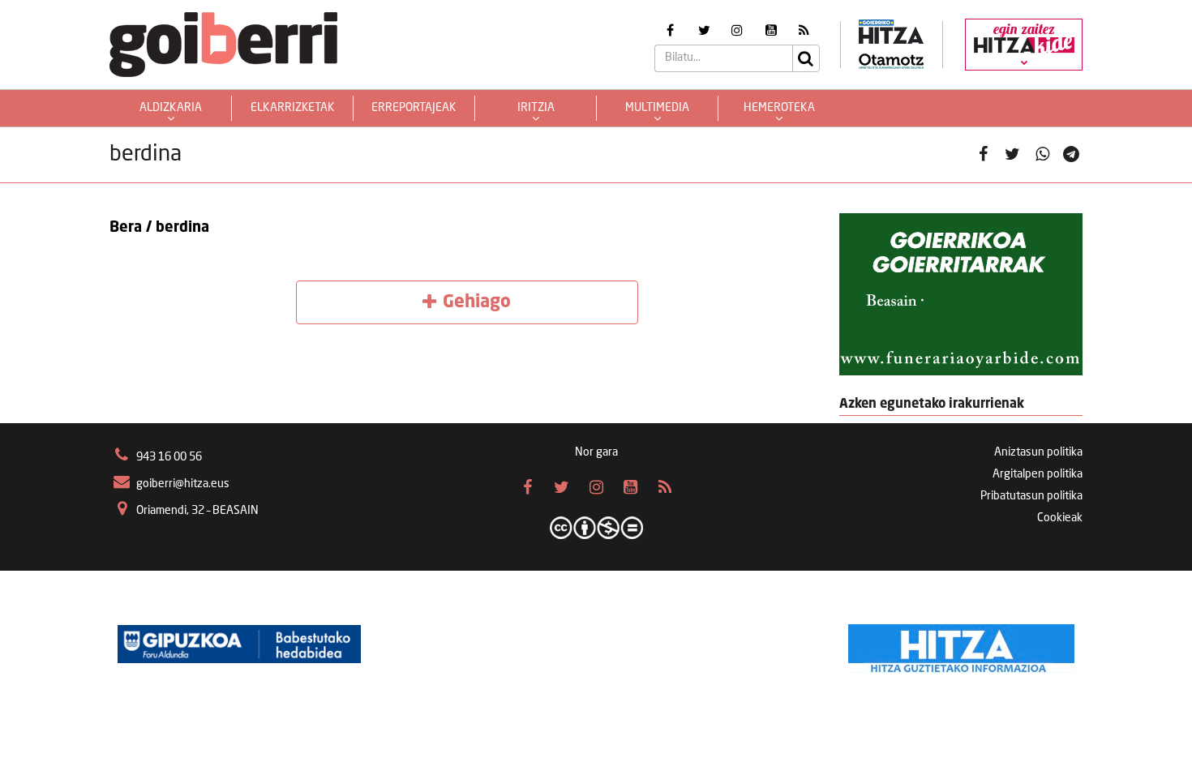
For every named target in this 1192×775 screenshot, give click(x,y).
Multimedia (657, 107)
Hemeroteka (779, 107)
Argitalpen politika (1038, 474)
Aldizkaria (170, 107)
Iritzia (536, 107)
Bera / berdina (159, 228)
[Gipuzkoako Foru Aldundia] (239, 644)
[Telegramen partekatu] (1072, 155)
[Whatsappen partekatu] (1042, 155)
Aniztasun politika (1038, 452)
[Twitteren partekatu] (1012, 155)
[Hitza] (961, 644)
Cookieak (1060, 518)
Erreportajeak (414, 107)
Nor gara (596, 452)
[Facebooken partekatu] (983, 155)
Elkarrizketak (293, 107)
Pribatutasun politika (1031, 496)
